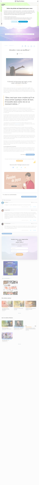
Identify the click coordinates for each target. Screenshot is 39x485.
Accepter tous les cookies (23, 21)
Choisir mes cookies (14, 21)
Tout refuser (19, 23)
